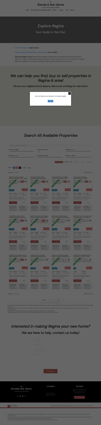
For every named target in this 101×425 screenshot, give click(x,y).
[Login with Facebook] (14, 168)
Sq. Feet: (70, 155)
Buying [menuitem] (54, 10)
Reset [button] (82, 162)
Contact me (79, 397)
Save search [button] (58, 162)
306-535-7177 (22, 208)
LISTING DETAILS (13, 202)
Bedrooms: (69, 149)
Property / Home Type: (43, 149)
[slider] (9, 151)
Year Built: (42, 155)
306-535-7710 (12, 208)
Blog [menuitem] (67, 10)
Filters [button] (88, 162)
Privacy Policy (75, 405)
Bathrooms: (13, 155)
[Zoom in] (9, 91)
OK (50, 101)
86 (58, 300)
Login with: (10, 167)
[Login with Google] (17, 168)
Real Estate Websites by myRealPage (85, 405)
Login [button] (29, 167)
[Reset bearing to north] (9, 96)
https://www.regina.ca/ (22, 48)
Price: (14, 149)
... (55, 300)
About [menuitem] (72, 10)
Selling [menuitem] (61, 10)
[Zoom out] (9, 94)
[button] (18, 396)
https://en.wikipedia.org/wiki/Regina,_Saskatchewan (31, 52)
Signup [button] (24, 167)
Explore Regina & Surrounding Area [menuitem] (41, 10)
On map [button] (75, 162)
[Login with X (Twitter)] (20, 168)
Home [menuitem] (27, 10)
